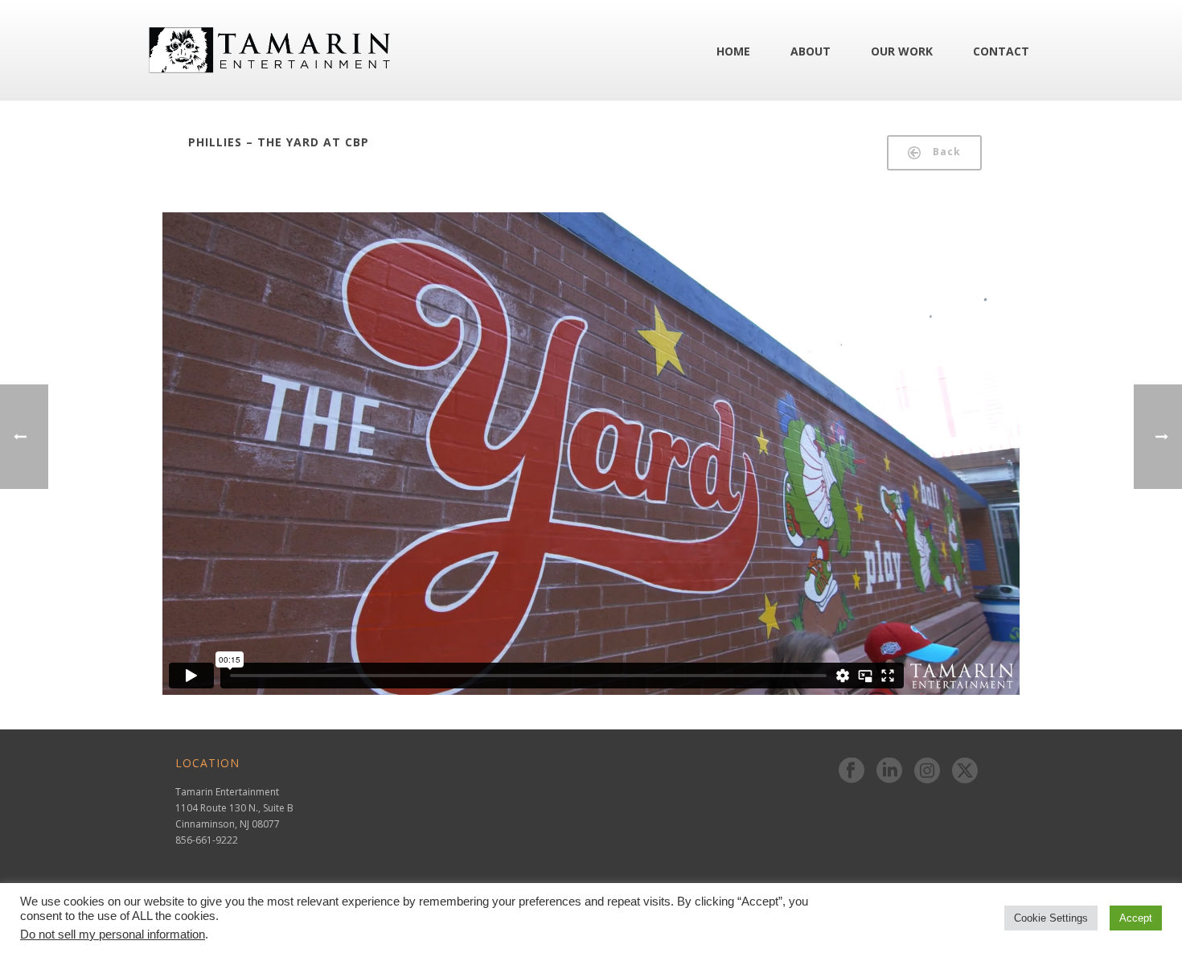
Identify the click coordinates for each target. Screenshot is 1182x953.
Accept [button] (1135, 918)
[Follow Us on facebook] (851, 771)
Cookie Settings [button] (1051, 918)
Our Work (902, 51)
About (810, 51)
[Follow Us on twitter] (965, 771)
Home (733, 51)
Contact (1001, 51)
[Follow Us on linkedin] (889, 771)
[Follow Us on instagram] (927, 771)
